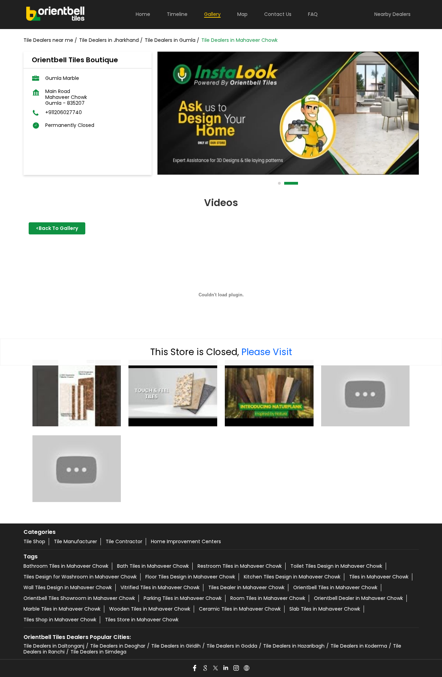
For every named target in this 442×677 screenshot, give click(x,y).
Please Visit (266, 352)
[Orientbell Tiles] (55, 14)
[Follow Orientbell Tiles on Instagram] (236, 668)
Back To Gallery (57, 228)
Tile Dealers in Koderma (358, 645)
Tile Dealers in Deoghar (117, 645)
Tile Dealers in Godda (231, 645)
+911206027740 (63, 112)
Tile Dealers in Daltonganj (53, 645)
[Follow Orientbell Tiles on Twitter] (216, 668)
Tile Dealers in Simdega (98, 651)
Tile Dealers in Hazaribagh (294, 645)
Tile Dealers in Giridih (176, 645)
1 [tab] (279, 183)
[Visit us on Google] (205, 668)
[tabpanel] (288, 113)
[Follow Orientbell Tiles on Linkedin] (226, 668)
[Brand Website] (247, 668)
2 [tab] (286, 183)
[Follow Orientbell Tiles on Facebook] (195, 668)
